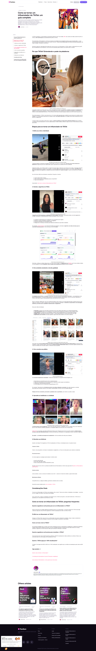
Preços (39, 635)
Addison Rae (34, 431)
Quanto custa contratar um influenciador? (40, 552)
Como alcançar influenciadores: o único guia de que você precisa (44, 559)
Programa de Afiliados (42, 637)
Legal (53, 631)
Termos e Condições (56, 633)
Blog (39, 631)
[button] (41, 2)
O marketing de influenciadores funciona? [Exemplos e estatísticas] (45, 556)
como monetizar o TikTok (50, 484)
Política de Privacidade (56, 635)
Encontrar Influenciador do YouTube (70, 632)
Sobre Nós (40, 633)
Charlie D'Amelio (41, 225)
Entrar (71, 2)
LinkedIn (67, 643)
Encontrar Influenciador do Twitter (70, 638)
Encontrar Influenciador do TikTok (70, 635)
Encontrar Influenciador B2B (70, 641)
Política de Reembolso (56, 637)
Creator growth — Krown (42, 639)
